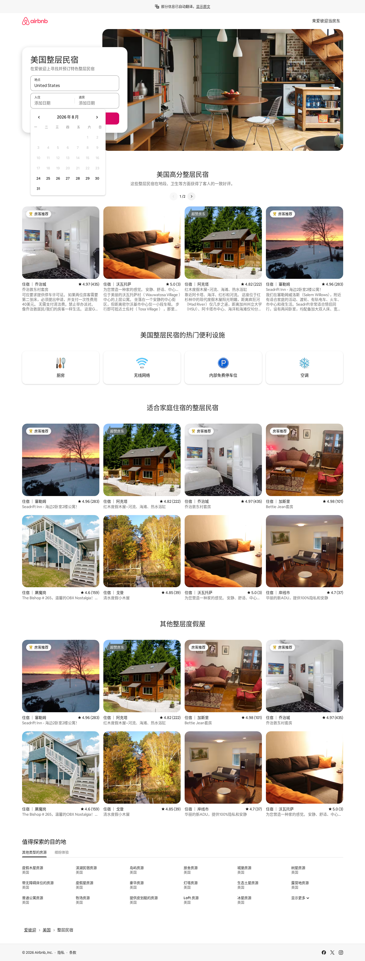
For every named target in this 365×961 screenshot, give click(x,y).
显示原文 (203, 6)
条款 (72, 952)
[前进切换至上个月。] (39, 117)
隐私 (60, 952)
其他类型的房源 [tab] (34, 852)
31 (38, 188)
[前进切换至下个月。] (96, 117)
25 (48, 178)
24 (38, 178)
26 (58, 178)
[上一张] (174, 196)
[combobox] (74, 85)
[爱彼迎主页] (35, 21)
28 (78, 178)
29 (88, 178)
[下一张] (191, 196)
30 (97, 178)
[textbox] (52, 103)
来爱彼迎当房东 (326, 21)
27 (68, 178)
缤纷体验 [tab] (62, 852)
